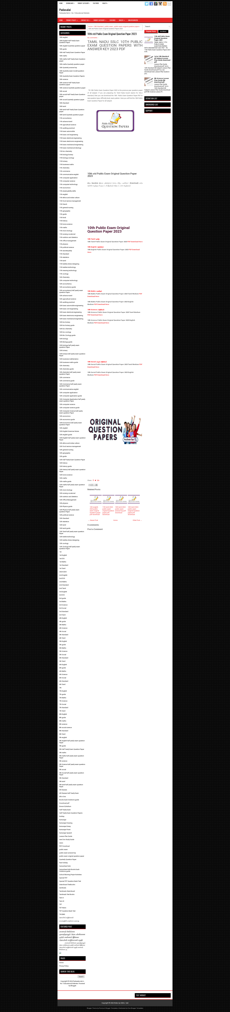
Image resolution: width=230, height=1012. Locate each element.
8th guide (62, 717)
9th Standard (63, 778)
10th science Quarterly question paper (72, 88)
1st (60, 552)
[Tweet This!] (95, 480)
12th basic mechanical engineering (71, 319)
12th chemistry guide (66, 369)
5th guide (62, 645)
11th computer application (68, 178)
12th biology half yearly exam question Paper (69, 346)
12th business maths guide (68, 362)
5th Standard (63, 658)
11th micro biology (65, 231)
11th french (63, 204)
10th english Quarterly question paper (72, 46)
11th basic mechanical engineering (71, 145)
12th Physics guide (65, 506)
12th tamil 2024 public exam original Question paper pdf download (134, 510)
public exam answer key (67, 853)
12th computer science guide (69, 407)
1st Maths (62, 562)
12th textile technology (67, 537)
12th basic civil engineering (68, 309)
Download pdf (64, 803)
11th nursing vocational (67, 234)
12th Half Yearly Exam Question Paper (72, 460)
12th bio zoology (65, 332)
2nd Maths (63, 582)
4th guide (62, 621)
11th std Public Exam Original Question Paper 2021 (162, 38)
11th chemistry (64, 168)
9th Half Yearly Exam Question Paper (71, 749)
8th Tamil (62, 734)
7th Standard (63, 707)
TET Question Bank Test (67, 911)
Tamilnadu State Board (67, 891)
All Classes (63, 790)
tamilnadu (62, 888)
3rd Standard (63, 611)
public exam (109, 26)
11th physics (63, 244)
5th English (63, 641)
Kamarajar (62, 820)
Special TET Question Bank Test (70, 881)
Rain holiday (63, 863)
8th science (63, 724)
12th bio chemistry (65, 329)
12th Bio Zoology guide (67, 335)
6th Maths (62, 671)
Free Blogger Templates (135, 1008)
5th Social (62, 654)
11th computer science (67, 181)
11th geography (64, 211)
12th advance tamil (65, 295)
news (61, 843)
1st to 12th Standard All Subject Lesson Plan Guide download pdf (162, 59)
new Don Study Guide (66, 839)
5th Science (63, 651)
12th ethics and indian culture (69, 443)
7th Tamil (62, 711)
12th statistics (64, 521)
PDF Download (64, 846)
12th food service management (70, 446)
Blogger (73, 986)
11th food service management (70, 201)
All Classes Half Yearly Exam (69, 793)
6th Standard (63, 681)
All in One (62, 796)
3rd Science (63, 605)
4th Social (62, 631)
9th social (62, 769)
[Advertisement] (115, 72)
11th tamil (62, 261)
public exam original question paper (126, 26)
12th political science (66, 515)
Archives (163, 31)
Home (61, 3)
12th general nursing (66, 450)
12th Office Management (67, 500)
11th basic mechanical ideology (70, 148)
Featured (96, 3)
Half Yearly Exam (65, 810)
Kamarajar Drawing (65, 823)
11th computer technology (68, 184)
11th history (63, 221)
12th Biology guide (65, 342)
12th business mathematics (68, 359)
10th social (63, 91)
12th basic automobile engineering (71, 305)
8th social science (65, 727)
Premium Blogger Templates (108, 1008)
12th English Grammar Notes (69, 431)
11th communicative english (69, 174)
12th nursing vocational (67, 493)
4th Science (63, 628)
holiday (61, 816)
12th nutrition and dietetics (68, 496)
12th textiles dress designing (69, 540)
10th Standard (99, 26)
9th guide (62, 746)
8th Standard (63, 731)
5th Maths (62, 648)
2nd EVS (62, 578)
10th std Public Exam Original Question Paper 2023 (112, 33)
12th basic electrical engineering (70, 312)
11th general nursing (66, 207)
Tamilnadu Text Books (66, 894)
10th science (63, 79)
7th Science (63, 701)
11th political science (66, 247)
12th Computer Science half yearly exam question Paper (71, 412)
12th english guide (65, 435)
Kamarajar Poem (65, 829)
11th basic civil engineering (68, 135)
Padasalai (65, 9)
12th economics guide (67, 419)
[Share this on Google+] (98, 480)
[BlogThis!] (92, 485)
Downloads (70, 3)
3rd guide (62, 598)
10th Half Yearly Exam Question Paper (72, 52)
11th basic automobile (67, 131)
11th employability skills (67, 191)
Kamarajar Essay (65, 826)
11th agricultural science (67, 125)
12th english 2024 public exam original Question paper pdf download (95, 510)
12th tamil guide (64, 528)
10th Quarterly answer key (68, 67)
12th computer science (67, 404)
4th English (63, 618)
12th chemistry (64, 365)
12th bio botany (64, 322)
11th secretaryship (65, 251)
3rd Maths (62, 601)
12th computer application (68, 392)
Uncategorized (133, 20)
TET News (62, 908)
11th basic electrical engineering (70, 138)
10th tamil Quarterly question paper (71, 115)
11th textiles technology (67, 267)
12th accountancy (65, 284)
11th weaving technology (68, 270)
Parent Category (84, 3)
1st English (63, 555)
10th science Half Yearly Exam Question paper (69, 83)
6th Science (63, 674)
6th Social (62, 678)
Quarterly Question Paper (67, 859)
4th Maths (62, 625)
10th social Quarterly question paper (71, 100)
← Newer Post (93, 520)
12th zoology (63, 543)
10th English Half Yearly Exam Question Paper (69, 41)
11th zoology (63, 274)
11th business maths (66, 164)
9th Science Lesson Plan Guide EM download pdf (161, 80)
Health (105, 3)
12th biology (63, 339)
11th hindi (62, 217)
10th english (63, 37)
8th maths (62, 721)
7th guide (62, 694)
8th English (63, 714)
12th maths (63, 478)
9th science (63, 761)
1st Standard (63, 565)
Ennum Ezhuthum (65, 806)
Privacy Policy (72, 20)
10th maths (63, 56)
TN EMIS (62, 914)
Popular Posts (151, 31)
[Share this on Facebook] (93, 480)
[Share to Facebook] (96, 485)
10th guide (63, 49)
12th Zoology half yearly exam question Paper (69, 547)
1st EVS (62, 558)
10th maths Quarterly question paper (71, 64)
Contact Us (85, 20)
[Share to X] (94, 485)
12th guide (63, 456)
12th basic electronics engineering (71, 315)
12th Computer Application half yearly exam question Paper (72, 400)
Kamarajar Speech (65, 833)
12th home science (65, 475)
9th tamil (62, 781)
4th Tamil (62, 638)
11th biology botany (66, 154)
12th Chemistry (64, 277)
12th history (63, 463)
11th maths (63, 227)
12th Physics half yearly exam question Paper (69, 511)
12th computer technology (68, 280)
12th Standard (64, 518)
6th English (63, 664)
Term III (61, 901)
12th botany (63, 350)
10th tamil (62, 106)
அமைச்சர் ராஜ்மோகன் (66, 917)
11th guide (63, 214)
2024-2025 (62, 572)
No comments (92, 38)
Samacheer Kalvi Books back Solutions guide (69, 870)
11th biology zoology (66, 158)
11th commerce (64, 171)
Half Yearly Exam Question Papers (70, 813)
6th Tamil (62, 684)
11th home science (65, 224)
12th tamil (62, 525)
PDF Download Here (135, 242)
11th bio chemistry (65, 151)
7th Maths (62, 698)
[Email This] (90, 485)
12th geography (64, 453)
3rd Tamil (62, 615)
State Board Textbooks (67, 884)
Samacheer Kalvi (65, 866)
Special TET (63, 878)
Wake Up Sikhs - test (121, 1003)
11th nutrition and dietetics (68, 237)
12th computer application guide (70, 396)
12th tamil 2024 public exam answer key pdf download (120, 510)
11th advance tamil (65, 121)
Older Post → (137, 520)
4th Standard (63, 635)
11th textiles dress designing (69, 264)
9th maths (62, 752)
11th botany (63, 161)
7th (60, 688)
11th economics (64, 188)
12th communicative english (69, 389)
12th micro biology (65, 490)
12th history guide (65, 466)
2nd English (63, 575)
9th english (63, 737)
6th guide (62, 668)
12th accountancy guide (67, 287)
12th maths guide (65, 481)
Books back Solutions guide (69, 800)
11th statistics (64, 257)
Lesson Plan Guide (65, 836)
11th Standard (64, 254)
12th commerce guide (66, 381)
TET (60, 904)
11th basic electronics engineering (71, 141)
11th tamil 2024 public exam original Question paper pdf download (108, 510)
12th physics (63, 503)
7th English (63, 691)
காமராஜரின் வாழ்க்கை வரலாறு (69, 921)
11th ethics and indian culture (69, 197)
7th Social (62, 704)
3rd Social (62, 608)
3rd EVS (62, 595)
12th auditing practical (67, 302)
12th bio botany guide (66, 325)
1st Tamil (62, 568)
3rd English (63, 592)
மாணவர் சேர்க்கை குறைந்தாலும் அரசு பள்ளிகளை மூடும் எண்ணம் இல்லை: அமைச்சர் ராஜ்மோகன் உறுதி (72, 935)
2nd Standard (64, 585)
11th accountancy (65, 118)
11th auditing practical (67, 128)
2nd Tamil (62, 588)
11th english (63, 194)
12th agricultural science (67, 299)
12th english (63, 428)
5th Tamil (62, 661)
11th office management (67, 241)
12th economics (64, 416)
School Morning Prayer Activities (70, 874)
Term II (61, 898)
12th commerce (64, 377)
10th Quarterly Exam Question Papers (72, 76)
